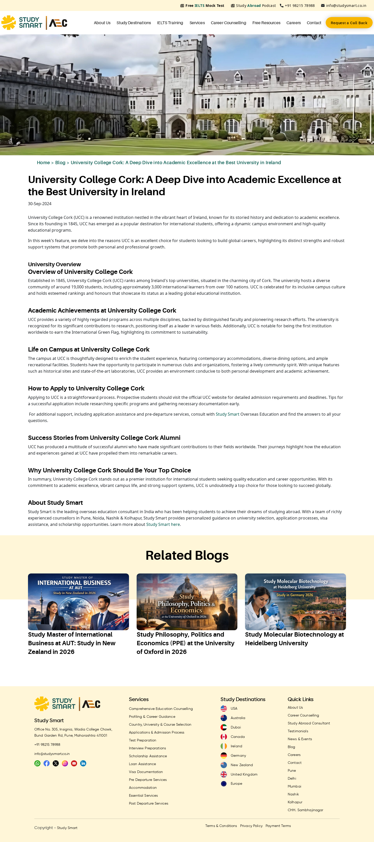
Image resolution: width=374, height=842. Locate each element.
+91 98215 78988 (300, 5)
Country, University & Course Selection (160, 724)
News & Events (300, 739)
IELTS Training (170, 22)
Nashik (293, 794)
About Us (102, 22)
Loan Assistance (142, 764)
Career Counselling (228, 22)
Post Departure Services (148, 803)
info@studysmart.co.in (346, 5)
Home (43, 162)
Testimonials (298, 731)
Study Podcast (256, 5)
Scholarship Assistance (148, 756)
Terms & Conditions (221, 826)
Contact (314, 22)
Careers (293, 22)
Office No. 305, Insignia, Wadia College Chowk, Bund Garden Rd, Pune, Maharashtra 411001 (73, 732)
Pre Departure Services (148, 780)
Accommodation (143, 788)
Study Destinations (134, 22)
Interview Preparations (147, 748)
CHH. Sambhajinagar (305, 810)
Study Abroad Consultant (309, 723)
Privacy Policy (251, 826)
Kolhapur (295, 802)
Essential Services (143, 795)
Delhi (292, 778)
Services (197, 22)
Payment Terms (278, 826)
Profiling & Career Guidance (152, 717)
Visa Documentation (146, 772)
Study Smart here (163, 524)
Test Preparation (142, 740)
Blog (60, 162)
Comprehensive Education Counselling (161, 709)
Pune (292, 771)
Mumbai (294, 786)
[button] (21, 623)
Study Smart (227, 414)
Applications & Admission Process (156, 732)
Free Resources (266, 22)
